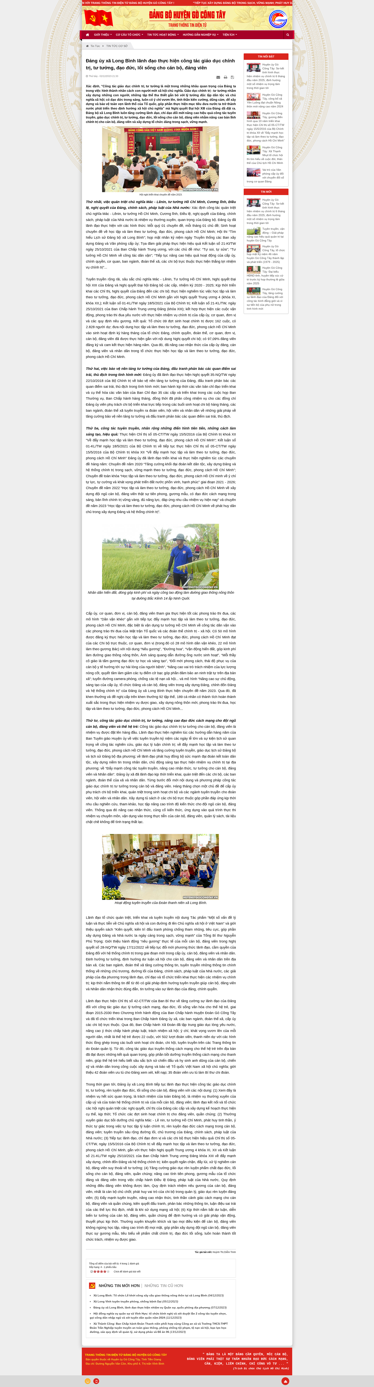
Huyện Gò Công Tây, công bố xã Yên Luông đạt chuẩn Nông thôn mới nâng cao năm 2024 (265, 100)
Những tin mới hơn (119, 1286)
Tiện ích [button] (229, 34)
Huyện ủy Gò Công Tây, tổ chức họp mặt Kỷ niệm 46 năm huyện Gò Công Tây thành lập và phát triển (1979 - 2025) (266, 254)
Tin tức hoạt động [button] (162, 34)
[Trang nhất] (88, 34)
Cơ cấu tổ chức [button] (128, 34)
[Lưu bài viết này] (233, 77)
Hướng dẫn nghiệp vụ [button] (200, 34)
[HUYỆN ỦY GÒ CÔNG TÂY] (98, 17)
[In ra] (226, 77)
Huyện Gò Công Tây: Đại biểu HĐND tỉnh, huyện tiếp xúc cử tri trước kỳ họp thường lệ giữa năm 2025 (265, 275)
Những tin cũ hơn (164, 1286)
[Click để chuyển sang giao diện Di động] (96, 1381)
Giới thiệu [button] (102, 34)
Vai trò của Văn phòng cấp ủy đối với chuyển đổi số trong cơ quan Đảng (265, 175)
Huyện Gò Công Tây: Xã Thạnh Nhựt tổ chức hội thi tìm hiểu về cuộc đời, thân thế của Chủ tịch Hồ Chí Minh (265, 155)
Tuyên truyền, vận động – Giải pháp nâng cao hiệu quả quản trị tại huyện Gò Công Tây (266, 234)
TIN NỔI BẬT (266, 56)
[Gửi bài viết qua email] (218, 77)
